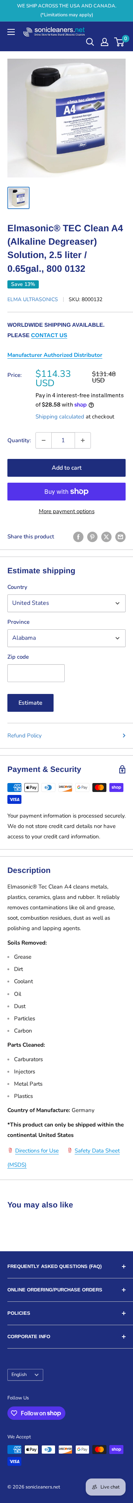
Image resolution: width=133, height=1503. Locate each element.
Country (17, 587)
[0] (119, 42)
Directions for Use (37, 1150)
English (19, 1374)
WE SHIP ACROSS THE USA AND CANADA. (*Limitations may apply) (66, 10)
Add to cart (67, 468)
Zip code (18, 657)
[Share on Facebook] (78, 536)
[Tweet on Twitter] (106, 536)
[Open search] (90, 42)
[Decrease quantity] (43, 440)
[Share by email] (120, 536)
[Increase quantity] (83, 440)
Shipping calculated (59, 416)
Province (18, 622)
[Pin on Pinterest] (92, 536)
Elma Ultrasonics (32, 299)
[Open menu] (11, 32)
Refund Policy (24, 735)
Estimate (30, 703)
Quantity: (19, 440)
